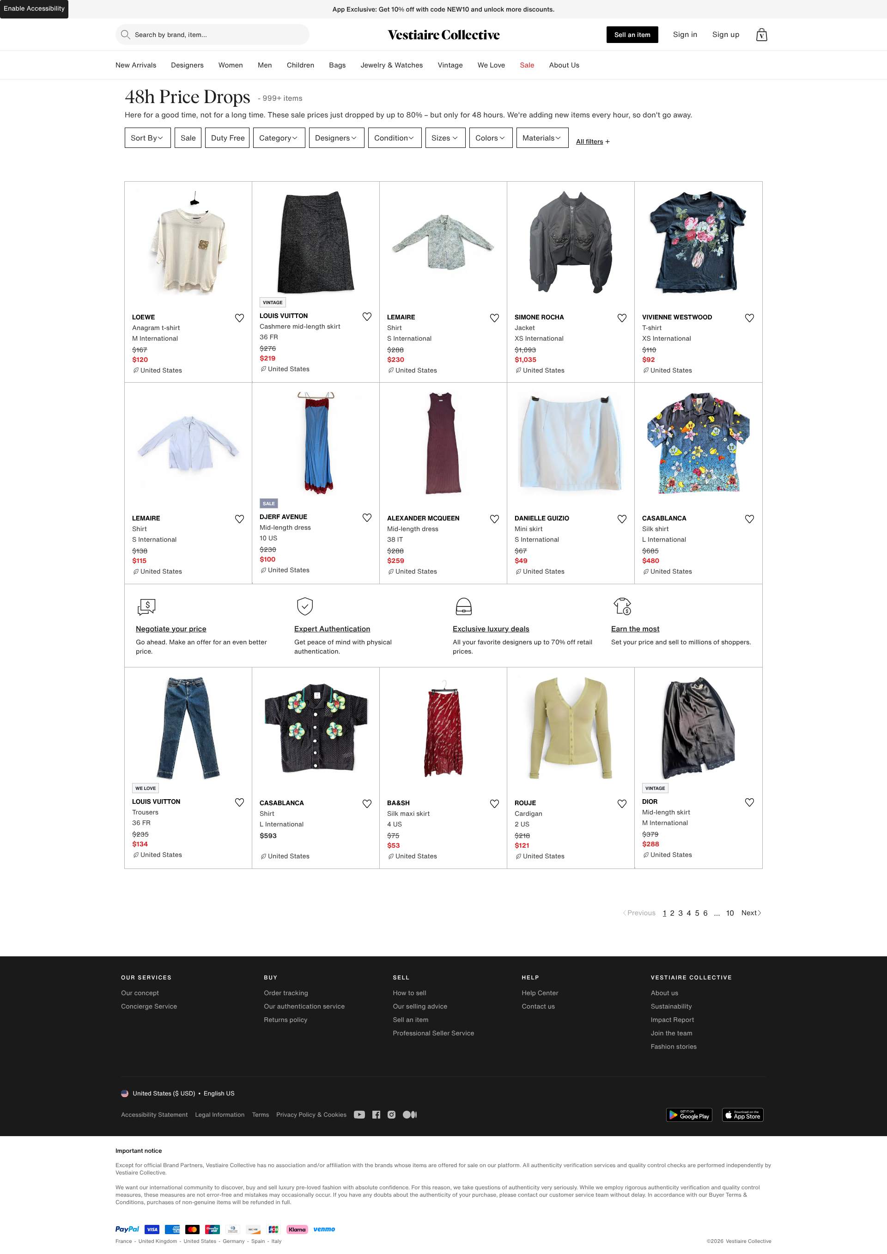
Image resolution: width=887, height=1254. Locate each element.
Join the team (672, 1033)
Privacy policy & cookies (311, 1114)
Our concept (140, 993)
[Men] (279, 65)
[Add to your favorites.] (239, 318)
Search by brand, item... (171, 34)
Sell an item (632, 34)
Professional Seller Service (433, 1033)
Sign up (726, 34)
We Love (491, 65)
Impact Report (672, 1020)
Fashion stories (674, 1047)
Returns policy (285, 1020)
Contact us (538, 1006)
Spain (258, 1241)
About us (664, 993)
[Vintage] (470, 65)
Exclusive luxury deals (491, 628)
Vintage (449, 65)
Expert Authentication (332, 628)
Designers (187, 65)
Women (231, 65)
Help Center (540, 993)
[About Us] (586, 65)
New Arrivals (135, 65)
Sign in (685, 34)
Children (301, 65)
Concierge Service (149, 1006)
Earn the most (635, 628)
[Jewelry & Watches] (430, 65)
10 (730, 912)
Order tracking (286, 993)
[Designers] (211, 65)
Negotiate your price (171, 628)
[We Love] (512, 65)
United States (200, 1241)
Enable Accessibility (34, 8)
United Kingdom (158, 1241)
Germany (234, 1241)
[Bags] (353, 65)
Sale (527, 65)
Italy (277, 1241)
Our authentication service (304, 1006)
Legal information (219, 1114)
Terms (260, 1114)
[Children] (321, 65)
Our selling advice (420, 1006)
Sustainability (671, 1006)
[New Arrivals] (163, 65)
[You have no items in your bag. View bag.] (761, 34)
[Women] (250, 65)
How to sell (409, 993)
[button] (761, 34)
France (123, 1241)
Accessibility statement (154, 1114)
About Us (564, 65)
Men (265, 65)
